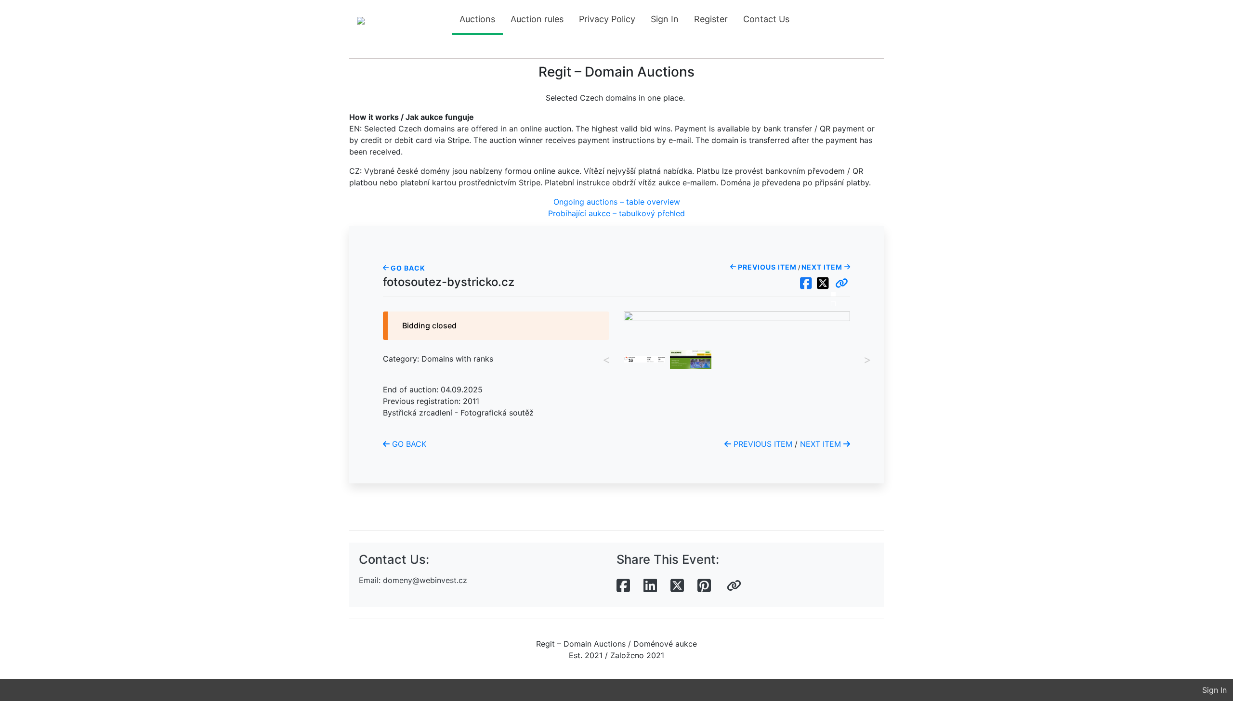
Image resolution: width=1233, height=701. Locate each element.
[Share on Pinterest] (704, 585)
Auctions (477, 19)
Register (711, 19)
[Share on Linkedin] (650, 585)
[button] (841, 283)
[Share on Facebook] (623, 585)
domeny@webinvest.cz (425, 580)
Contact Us (766, 19)
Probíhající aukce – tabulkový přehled (616, 213)
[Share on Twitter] (677, 585)
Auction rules (537, 19)
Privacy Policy (607, 19)
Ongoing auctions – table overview (616, 202)
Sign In (665, 19)
